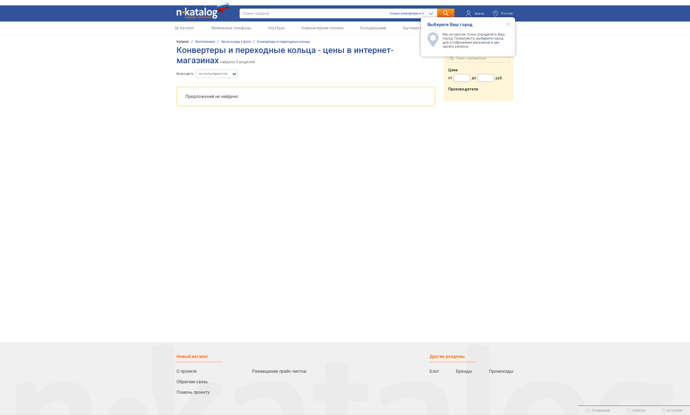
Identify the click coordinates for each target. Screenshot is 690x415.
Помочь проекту (193, 392)
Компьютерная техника (322, 28)
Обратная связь (192, 381)
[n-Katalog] (203, 10)
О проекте (187, 371)
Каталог (187, 28)
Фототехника (205, 42)
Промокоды (501, 371)
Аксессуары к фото (236, 42)
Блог (434, 371)
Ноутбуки (276, 28)
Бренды (464, 371)
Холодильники (373, 28)
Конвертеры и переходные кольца (283, 42)
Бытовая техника (418, 28)
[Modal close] (505, 24)
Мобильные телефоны (231, 28)
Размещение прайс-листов (279, 371)
